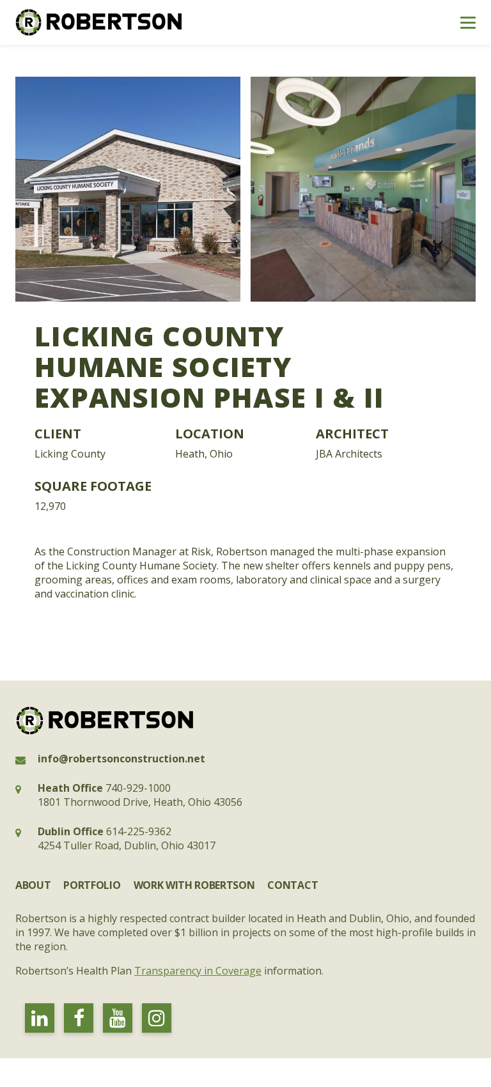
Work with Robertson (194, 885)
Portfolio (91, 885)
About (33, 885)
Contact (292, 885)
